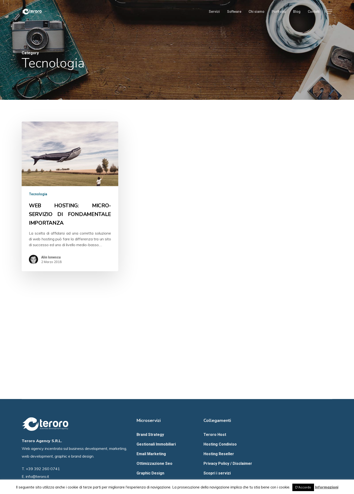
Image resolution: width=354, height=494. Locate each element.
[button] (329, 11)
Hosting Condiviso (220, 444)
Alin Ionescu (51, 257)
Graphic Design (150, 473)
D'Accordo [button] (303, 487)
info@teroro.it (37, 476)
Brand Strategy (150, 434)
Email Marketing (151, 454)
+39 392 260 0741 (43, 468)
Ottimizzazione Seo (154, 463)
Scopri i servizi (217, 473)
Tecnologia (38, 194)
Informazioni (326, 487)
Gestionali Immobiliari (156, 444)
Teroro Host (214, 434)
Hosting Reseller (218, 454)
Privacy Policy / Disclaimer (227, 463)
